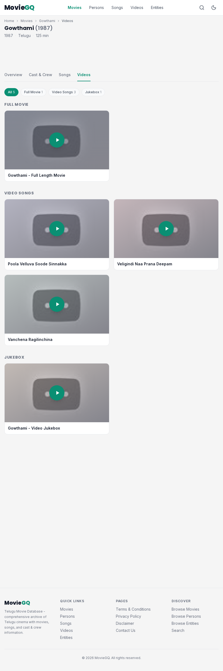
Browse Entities (185, 623)
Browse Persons (186, 616)
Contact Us (125, 630)
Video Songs (64, 92)
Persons (96, 7)
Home (9, 21)
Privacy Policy (128, 616)
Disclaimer (125, 623)
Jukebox (93, 92)
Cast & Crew (40, 74)
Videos (137, 7)
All (11, 92)
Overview (13, 74)
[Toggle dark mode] (214, 8)
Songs (117, 7)
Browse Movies (185, 609)
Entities (157, 7)
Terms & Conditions (133, 609)
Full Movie (33, 92)
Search (178, 630)
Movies (75, 7)
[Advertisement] (111, 54)
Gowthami (47, 21)
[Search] (202, 8)
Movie (19, 7)
